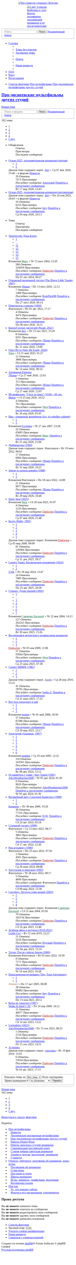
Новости (35, 173)
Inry (47, 170)
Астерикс (14, 1047)
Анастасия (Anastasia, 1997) (25, 733)
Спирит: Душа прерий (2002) (26, 590)
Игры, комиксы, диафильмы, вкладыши (35, 1179)
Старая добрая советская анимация (32, 1151)
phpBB (29, 1243)
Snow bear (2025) (18, 499)
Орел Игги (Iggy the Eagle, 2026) (27, 350)
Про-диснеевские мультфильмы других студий (39, 1138)
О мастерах (17, 1170)
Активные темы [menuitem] (25, 52)
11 (17, 245)
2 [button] (9, 129)
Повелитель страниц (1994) (25, 305)
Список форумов (18, 1224)
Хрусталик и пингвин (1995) (25, 869)
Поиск (42, 31)
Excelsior (27, 426)
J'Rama (26, 286)
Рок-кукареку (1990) (20, 847)
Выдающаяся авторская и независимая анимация (38, 635)
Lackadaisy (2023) (18, 1025)
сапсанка (50, 1050)
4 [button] (9, 135)
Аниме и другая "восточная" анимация (34, 1154)
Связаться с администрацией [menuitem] (25, 1237)
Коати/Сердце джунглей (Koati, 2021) (30, 327)
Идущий (47, 942)
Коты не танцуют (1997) (23, 1003)
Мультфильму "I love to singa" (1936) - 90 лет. (35, 394)
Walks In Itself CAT (19, 1006)
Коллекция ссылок (22, 1183)
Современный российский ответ (30, 1148)
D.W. (45, 816)
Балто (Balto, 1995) (19, 521)
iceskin (25, 714)
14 (17, 254)
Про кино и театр (21, 1173)
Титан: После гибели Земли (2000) (29, 952)
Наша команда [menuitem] (24, 65)
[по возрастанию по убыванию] (40, 1080)
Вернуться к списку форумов (19, 1117)
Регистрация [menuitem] (16, 78)
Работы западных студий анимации (32, 1144)
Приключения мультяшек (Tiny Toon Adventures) (37, 974)
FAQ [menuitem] (11, 71)
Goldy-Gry (14, 933)
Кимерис (13, 806)
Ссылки (13, 43)
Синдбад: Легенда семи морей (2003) (30, 892)
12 (17, 248)
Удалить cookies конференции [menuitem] (26, 1231)
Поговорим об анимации (26, 1167)
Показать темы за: (15, 1077)
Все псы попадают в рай (23, 701)
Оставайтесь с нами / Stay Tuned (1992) (31, 774)
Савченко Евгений (33, 616)
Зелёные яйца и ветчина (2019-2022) (30, 930)
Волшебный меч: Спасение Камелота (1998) (35, 796)
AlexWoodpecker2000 (21, 777)
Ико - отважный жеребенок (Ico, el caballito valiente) (39, 416)
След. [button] (11, 139)
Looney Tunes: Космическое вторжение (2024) (35, 562)
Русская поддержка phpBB (17, 1249)
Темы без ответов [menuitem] (26, 49)
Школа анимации (21, 1176)
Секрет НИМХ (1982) (21, 667)
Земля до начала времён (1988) (26, 470)
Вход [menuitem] (11, 74)
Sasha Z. (47, 692)
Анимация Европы (19, 372)
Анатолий (48, 182)
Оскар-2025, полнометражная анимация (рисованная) (40, 192)
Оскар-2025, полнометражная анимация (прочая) (38, 160)
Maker (12, 397)
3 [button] (9, 132)
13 (17, 251)
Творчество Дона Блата (22, 235)
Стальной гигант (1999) (22, 825)
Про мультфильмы (19, 1129)
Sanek (48, 679)
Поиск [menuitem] (19, 59)
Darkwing (48, 270)
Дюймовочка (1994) (20, 445)
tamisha (26, 755)
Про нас (13, 1186)
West (11, 353)
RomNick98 (49, 296)
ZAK (11, 571)
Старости (16, 1157)
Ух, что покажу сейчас (24, 1189)
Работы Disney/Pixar (23, 1141)
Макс (25, 261)
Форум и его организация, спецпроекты (35, 1192)
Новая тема (8, 106)
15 (17, 258)
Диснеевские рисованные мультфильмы (35, 1135)
